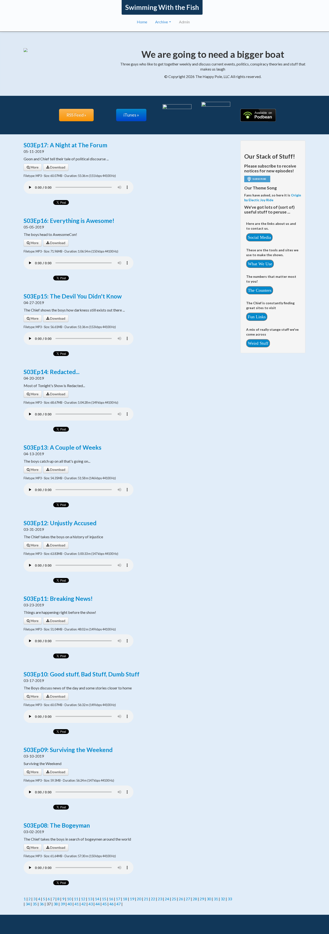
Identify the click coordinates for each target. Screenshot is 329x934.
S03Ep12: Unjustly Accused (60, 522)
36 (41, 904)
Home (142, 21)
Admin (184, 21)
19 (132, 898)
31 (216, 898)
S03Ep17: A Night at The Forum (65, 145)
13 (90, 898)
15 (104, 898)
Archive (162, 21)
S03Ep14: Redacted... (51, 371)
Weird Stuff (258, 343)
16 (111, 898)
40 (69, 904)
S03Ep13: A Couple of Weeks (62, 447)
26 (181, 898)
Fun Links (257, 316)
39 (62, 904)
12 (83, 898)
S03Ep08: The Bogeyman (57, 825)
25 (174, 898)
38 (55, 904)
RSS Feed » (76, 114)
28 (195, 898)
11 (76, 898)
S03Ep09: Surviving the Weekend (68, 749)
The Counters (259, 290)
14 (97, 898)
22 (153, 898)
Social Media (259, 237)
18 (125, 898)
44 (97, 904)
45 (104, 904)
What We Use (260, 263)
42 (83, 904)
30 (209, 898)
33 (230, 898)
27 (188, 898)
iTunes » (131, 114)
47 (118, 904)
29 (202, 898)
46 (111, 904)
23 (160, 898)
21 (146, 898)
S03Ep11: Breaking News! (58, 598)
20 (139, 898)
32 (223, 898)
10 (69, 898)
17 (118, 898)
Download (57, 167)
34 (28, 904)
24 (167, 898)
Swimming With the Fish (162, 7)
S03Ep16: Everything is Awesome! (69, 220)
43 (90, 904)
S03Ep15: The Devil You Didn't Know (73, 296)
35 (35, 904)
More (34, 167)
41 (76, 904)
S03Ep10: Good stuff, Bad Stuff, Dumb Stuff (81, 674)
